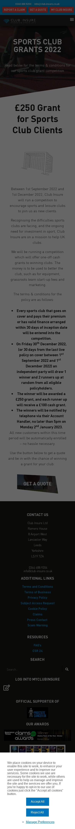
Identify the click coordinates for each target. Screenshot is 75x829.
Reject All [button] (37, 812)
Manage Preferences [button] (40, 822)
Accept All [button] (37, 801)
